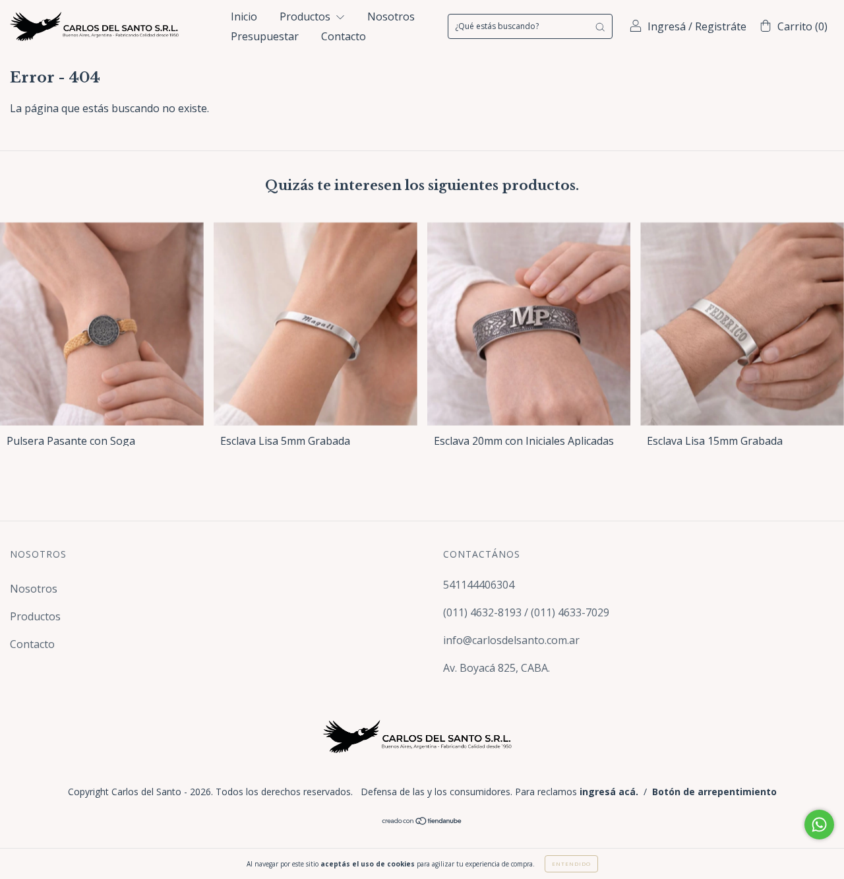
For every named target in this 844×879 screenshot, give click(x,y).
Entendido (571, 863)
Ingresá (667, 26)
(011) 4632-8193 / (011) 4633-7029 (526, 612)
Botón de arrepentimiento (714, 791)
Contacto (343, 36)
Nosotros (391, 16)
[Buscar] (600, 26)
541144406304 (478, 584)
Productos (306, 16)
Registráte (720, 26)
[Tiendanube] (422, 821)
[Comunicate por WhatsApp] (819, 824)
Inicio (244, 16)
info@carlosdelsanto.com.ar (511, 640)
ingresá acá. (609, 791)
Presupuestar (265, 36)
